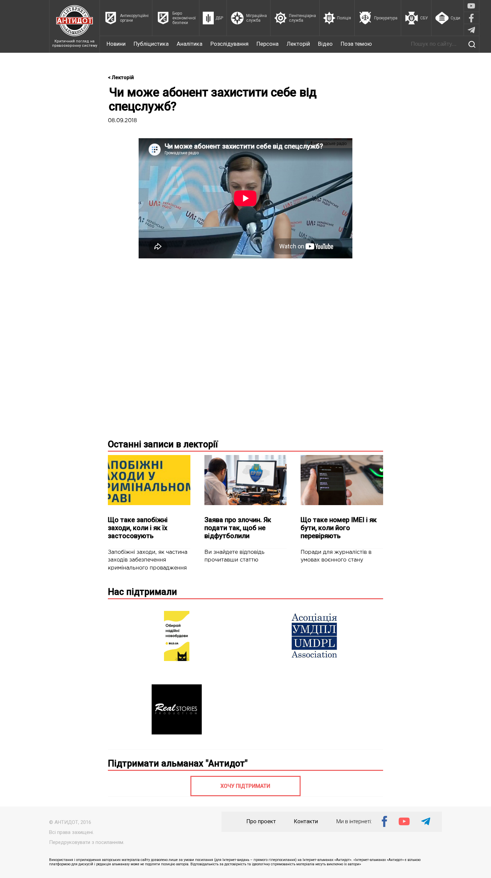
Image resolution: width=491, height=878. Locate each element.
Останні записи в (163, 444)
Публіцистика (151, 44)
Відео (325, 44)
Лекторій (298, 44)
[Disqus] (245, 347)
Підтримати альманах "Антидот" (178, 763)
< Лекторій (121, 77)
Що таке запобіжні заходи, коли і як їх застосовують (138, 528)
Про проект (261, 821)
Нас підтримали (142, 592)
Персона (268, 44)
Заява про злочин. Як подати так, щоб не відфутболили (237, 528)
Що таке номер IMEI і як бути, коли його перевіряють (339, 528)
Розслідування (229, 44)
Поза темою (356, 44)
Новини (116, 44)
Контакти (306, 821)
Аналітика (189, 44)
